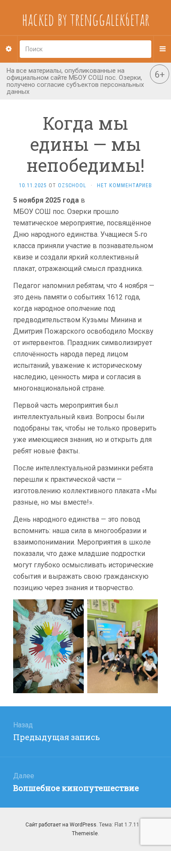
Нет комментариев (124, 185)
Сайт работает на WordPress (60, 825)
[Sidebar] (9, 49)
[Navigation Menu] (162, 49)
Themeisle (85, 833)
